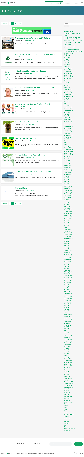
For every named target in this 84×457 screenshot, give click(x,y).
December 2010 (68, 360)
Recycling (66, 423)
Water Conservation (69, 428)
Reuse (65, 425)
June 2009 (67, 392)
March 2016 (67, 249)
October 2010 (67, 364)
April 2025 (66, 85)
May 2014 (66, 288)
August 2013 (67, 304)
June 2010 (66, 371)
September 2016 (68, 238)
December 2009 (68, 382)
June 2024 (67, 101)
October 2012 (67, 321)
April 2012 (66, 332)
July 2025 (66, 80)
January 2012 (67, 337)
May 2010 (66, 373)
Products (66, 421)
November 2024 (68, 94)
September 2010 (68, 366)
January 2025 (67, 91)
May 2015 (66, 266)
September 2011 (68, 344)
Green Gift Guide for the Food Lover (28, 122)
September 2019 (68, 174)
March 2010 (67, 376)
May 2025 (66, 84)
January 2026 (67, 70)
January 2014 (67, 295)
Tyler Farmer (29, 73)
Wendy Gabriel (30, 109)
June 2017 (66, 222)
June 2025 (66, 82)
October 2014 (67, 279)
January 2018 (67, 210)
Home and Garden (69, 414)
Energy (66, 405)
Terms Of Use (37, 446)
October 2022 (68, 124)
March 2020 (67, 164)
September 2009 (68, 387)
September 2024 (68, 96)
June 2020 (67, 160)
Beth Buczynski (30, 40)
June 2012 (66, 328)
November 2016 (68, 234)
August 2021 (67, 137)
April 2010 (66, 375)
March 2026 (67, 66)
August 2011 (67, 346)
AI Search (52, 3)
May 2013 (66, 309)
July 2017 (66, 220)
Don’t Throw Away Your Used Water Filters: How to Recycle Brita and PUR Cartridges (73, 51)
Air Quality (67, 398)
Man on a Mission (21, 188)
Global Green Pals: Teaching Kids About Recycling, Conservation (33, 105)
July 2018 (66, 199)
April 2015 (66, 268)
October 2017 (67, 215)
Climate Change (68, 402)
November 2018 (68, 192)
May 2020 (66, 162)
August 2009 (67, 389)
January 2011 (67, 359)
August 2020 (67, 156)
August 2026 (67, 57)
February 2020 (68, 165)
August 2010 (67, 367)
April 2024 (67, 105)
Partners (3, 446)
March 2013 (67, 312)
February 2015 (68, 272)
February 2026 (68, 68)
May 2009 (66, 394)
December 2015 (68, 254)
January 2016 (67, 252)
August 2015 (67, 261)
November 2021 (68, 132)
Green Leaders (21, 446)
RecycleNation (50, 3)
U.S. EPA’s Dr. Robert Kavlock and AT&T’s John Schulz (34, 87)
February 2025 (68, 89)
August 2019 (67, 176)
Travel (65, 427)
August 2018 (67, 197)
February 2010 (68, 378)
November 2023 (68, 107)
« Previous (4, 23)
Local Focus (67, 418)
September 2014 (68, 281)
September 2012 (68, 323)
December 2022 (68, 121)
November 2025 (68, 73)
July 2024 (66, 100)
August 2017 (67, 218)
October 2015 (67, 257)
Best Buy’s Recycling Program (26, 138)
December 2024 (68, 93)
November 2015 (68, 256)
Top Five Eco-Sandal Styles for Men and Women (33, 171)
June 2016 (66, 243)
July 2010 (66, 369)
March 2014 (67, 291)
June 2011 (66, 350)
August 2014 (67, 282)
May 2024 (66, 103)
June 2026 (67, 61)
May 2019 (66, 181)
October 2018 (67, 194)
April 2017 (66, 226)
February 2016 (68, 250)
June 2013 (66, 307)
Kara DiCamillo (30, 124)
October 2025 (67, 75)
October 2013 (67, 300)
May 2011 (66, 351)
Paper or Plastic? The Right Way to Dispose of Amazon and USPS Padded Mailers (73, 42)
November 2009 (68, 383)
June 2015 (66, 265)
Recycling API (20, 443)
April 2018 (66, 204)
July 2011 (66, 348)
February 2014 (68, 293)
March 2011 (67, 355)
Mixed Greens (67, 420)
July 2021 (66, 139)
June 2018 (66, 201)
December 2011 (68, 339)
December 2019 (68, 169)
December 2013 (68, 296)
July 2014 (66, 284)
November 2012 (68, 320)
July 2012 (66, 327)
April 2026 (66, 64)
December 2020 (68, 149)
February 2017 (68, 229)
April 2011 (66, 353)
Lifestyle (66, 416)
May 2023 (66, 114)
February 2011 (67, 357)
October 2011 (67, 343)
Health (66, 412)
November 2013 (68, 298)
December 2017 (68, 211)
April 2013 (66, 311)
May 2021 (66, 142)
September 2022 (68, 126)
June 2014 (66, 286)
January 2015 (67, 273)
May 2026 (66, 62)
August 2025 (67, 78)
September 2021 (68, 135)
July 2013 (66, 305)
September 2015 (68, 259)
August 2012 (67, 325)
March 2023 (67, 117)
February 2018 (68, 208)
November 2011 (68, 341)
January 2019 (67, 188)
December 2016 (68, 233)
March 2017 (67, 227)
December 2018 (68, 190)
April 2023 (66, 116)
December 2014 (68, 275)
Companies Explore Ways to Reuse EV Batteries (33, 38)
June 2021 (66, 140)
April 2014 (66, 289)
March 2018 (67, 206)
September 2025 (68, 77)
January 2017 (67, 231)
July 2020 (66, 158)
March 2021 (67, 144)
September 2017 (68, 217)
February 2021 (68, 146)
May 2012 (66, 330)
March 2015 (67, 270)
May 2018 (66, 203)
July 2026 (66, 59)
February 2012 (68, 335)
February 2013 (68, 314)
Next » (19, 23)
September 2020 (68, 155)
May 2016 (66, 245)
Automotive (67, 400)
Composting (67, 404)
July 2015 (66, 263)
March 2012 (67, 334)
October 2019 (67, 172)
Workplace (67, 430)
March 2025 (67, 87)
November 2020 (68, 151)
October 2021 (67, 133)
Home (2, 443)
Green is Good (30, 90)
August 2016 (67, 240)
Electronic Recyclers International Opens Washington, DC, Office (36, 55)
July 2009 (66, 390)
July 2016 (66, 242)
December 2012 (68, 318)
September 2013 (68, 302)
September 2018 (68, 195)
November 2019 (68, 171)
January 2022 (67, 130)
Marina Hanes (29, 141)
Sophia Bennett (30, 190)
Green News (67, 411)
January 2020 (68, 167)
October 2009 (68, 385)
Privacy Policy (37, 443)
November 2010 (68, 362)
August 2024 (67, 98)
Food (65, 409)
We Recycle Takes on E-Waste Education (30, 155)
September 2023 (68, 110)
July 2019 (66, 178)
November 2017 (68, 213)
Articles (77, 3)
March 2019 (67, 185)
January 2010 (67, 380)
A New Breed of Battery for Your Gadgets (30, 71)
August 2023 (67, 112)
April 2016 (66, 247)
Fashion (66, 407)
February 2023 (68, 119)
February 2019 (68, 187)
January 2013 (67, 316)
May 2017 (66, 224)
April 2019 (66, 183)
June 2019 (66, 179)
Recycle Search (69, 3)
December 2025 (68, 71)
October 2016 (67, 236)
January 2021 (67, 148)
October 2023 (67, 109)
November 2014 (68, 277)
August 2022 (67, 128)
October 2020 (68, 153)
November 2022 (68, 123)
